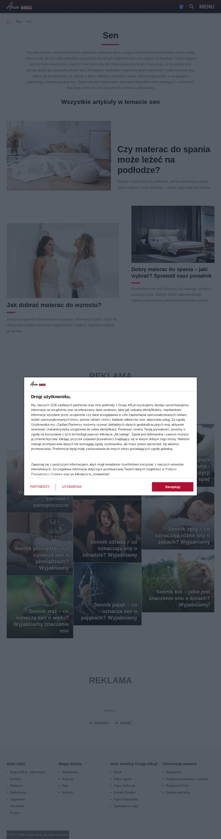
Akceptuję (172, 487)
